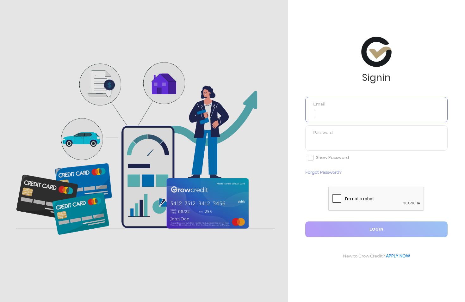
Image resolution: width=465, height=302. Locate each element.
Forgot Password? (323, 172)
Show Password (332, 157)
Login (376, 229)
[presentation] (376, 114)
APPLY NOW (398, 256)
